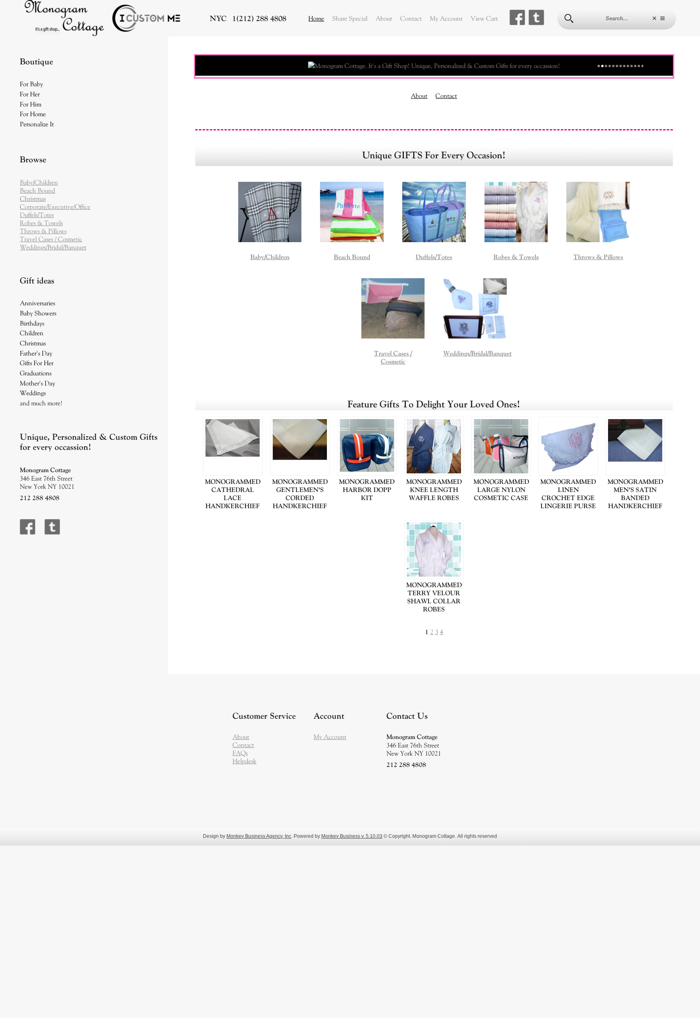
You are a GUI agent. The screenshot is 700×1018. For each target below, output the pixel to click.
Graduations (35, 373)
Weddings (33, 392)
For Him (30, 104)
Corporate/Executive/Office (55, 206)
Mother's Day (37, 383)
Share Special (349, 18)
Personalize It (37, 124)
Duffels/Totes (37, 214)
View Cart (484, 18)
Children (31, 332)
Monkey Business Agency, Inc (258, 836)
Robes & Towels (41, 222)
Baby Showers (38, 313)
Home (316, 18)
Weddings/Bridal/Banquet (53, 247)
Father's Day (36, 353)
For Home (33, 113)
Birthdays (32, 323)
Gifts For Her (36, 362)
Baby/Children (39, 182)
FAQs (240, 752)
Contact (411, 18)
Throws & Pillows (43, 230)
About (384, 18)
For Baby (31, 83)
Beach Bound (37, 190)
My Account (446, 18)
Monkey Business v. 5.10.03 (351, 836)
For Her (30, 94)
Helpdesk (244, 761)
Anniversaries (37, 303)
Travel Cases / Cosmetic (51, 239)
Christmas (33, 198)
